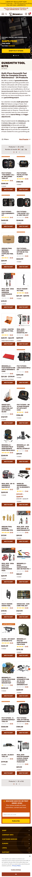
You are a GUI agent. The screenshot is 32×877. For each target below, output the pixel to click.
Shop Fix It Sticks (16, 51)
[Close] (30, 856)
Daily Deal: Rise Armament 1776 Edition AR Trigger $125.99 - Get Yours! (16, 9)
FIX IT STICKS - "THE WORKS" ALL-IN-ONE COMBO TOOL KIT (8, 175)
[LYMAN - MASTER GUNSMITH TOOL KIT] (8, 320)
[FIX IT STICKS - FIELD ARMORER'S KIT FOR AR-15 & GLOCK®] (24, 239)
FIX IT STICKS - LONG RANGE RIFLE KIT (23, 367)
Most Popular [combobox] (23, 139)
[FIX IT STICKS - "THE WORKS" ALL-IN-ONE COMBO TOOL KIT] (8, 164)
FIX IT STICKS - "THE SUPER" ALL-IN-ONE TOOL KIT (23, 213)
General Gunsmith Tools (9, 91)
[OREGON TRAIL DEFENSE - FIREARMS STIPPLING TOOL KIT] (8, 239)
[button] (2, 14)
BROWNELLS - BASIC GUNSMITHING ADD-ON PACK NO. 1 (23, 566)
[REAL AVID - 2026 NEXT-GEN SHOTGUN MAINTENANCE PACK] (8, 554)
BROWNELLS (22, 121)
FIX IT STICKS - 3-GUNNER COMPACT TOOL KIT (8, 719)
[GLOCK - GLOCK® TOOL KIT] (8, 745)
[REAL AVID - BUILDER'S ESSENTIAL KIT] (24, 320)
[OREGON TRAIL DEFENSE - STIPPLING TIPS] (8, 517)
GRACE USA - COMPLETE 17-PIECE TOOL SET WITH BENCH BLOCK (7, 408)
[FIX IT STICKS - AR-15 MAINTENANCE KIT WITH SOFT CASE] (24, 395)
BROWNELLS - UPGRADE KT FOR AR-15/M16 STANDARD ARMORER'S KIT (23, 681)
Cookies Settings (16, 869)
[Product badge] (6, 156)
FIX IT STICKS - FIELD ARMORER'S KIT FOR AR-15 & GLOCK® (23, 251)
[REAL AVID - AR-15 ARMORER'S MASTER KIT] (8, 474)
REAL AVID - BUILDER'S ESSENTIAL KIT (22, 331)
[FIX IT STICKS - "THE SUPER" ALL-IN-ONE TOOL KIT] (24, 202)
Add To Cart (8, 189)
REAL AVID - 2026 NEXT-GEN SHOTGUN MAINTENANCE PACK (8, 567)
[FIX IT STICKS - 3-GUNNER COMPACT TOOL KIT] (8, 709)
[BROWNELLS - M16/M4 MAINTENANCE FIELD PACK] (24, 630)
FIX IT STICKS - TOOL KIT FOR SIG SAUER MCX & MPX (23, 719)
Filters (6, 139)
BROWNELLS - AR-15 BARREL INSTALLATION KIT (23, 446)
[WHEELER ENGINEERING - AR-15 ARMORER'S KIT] (24, 474)
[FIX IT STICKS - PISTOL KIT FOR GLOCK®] (24, 164)
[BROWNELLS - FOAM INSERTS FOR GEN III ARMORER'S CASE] (8, 357)
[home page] (16, 14)
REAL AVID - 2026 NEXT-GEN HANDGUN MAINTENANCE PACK (8, 292)
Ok (16, 874)
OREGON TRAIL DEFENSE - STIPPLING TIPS (7, 528)
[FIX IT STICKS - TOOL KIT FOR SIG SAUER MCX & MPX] (24, 709)
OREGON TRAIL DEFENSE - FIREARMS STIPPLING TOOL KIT (7, 252)
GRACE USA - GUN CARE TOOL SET (23, 604)
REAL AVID (11, 123)
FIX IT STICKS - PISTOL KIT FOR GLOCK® (22, 174)
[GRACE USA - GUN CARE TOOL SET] (24, 595)
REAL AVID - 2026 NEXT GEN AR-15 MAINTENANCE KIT (23, 528)
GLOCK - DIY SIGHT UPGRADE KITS (8, 640)
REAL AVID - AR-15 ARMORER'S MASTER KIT (8, 485)
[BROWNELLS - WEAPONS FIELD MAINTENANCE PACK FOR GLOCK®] (8, 436)
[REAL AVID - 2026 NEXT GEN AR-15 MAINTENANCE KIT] (24, 517)
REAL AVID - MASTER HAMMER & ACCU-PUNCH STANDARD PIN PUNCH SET (23, 758)
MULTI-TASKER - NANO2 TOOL (7, 604)
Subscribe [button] (16, 821)
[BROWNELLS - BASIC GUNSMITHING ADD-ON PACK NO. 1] (24, 554)
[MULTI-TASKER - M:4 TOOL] (24, 280)
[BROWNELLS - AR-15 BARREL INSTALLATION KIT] (24, 436)
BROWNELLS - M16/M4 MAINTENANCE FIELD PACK (22, 641)
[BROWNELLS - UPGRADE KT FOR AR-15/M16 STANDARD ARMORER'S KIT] (24, 668)
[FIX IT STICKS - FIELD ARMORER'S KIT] (8, 202)
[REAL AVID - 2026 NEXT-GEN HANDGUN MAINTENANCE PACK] (8, 280)
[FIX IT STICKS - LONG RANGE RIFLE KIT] (24, 357)
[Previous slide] (2, 37)
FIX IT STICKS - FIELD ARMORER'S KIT (8, 213)
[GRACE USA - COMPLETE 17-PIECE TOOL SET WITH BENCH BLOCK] (8, 395)
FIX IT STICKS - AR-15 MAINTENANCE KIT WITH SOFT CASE (23, 407)
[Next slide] (30, 37)
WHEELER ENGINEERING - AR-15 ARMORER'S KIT (23, 486)
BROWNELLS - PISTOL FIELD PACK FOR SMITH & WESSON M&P (8, 680)
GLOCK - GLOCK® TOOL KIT (8, 755)
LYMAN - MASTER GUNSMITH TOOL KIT (8, 331)
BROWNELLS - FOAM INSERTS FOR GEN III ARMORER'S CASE (8, 368)
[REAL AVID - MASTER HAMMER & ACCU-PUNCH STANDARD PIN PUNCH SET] (24, 745)
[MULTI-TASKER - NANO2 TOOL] (8, 595)
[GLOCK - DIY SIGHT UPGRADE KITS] (8, 630)
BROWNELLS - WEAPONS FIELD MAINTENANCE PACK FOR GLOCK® (8, 447)
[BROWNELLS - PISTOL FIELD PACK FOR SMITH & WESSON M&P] (8, 668)
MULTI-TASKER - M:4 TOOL (22, 289)
